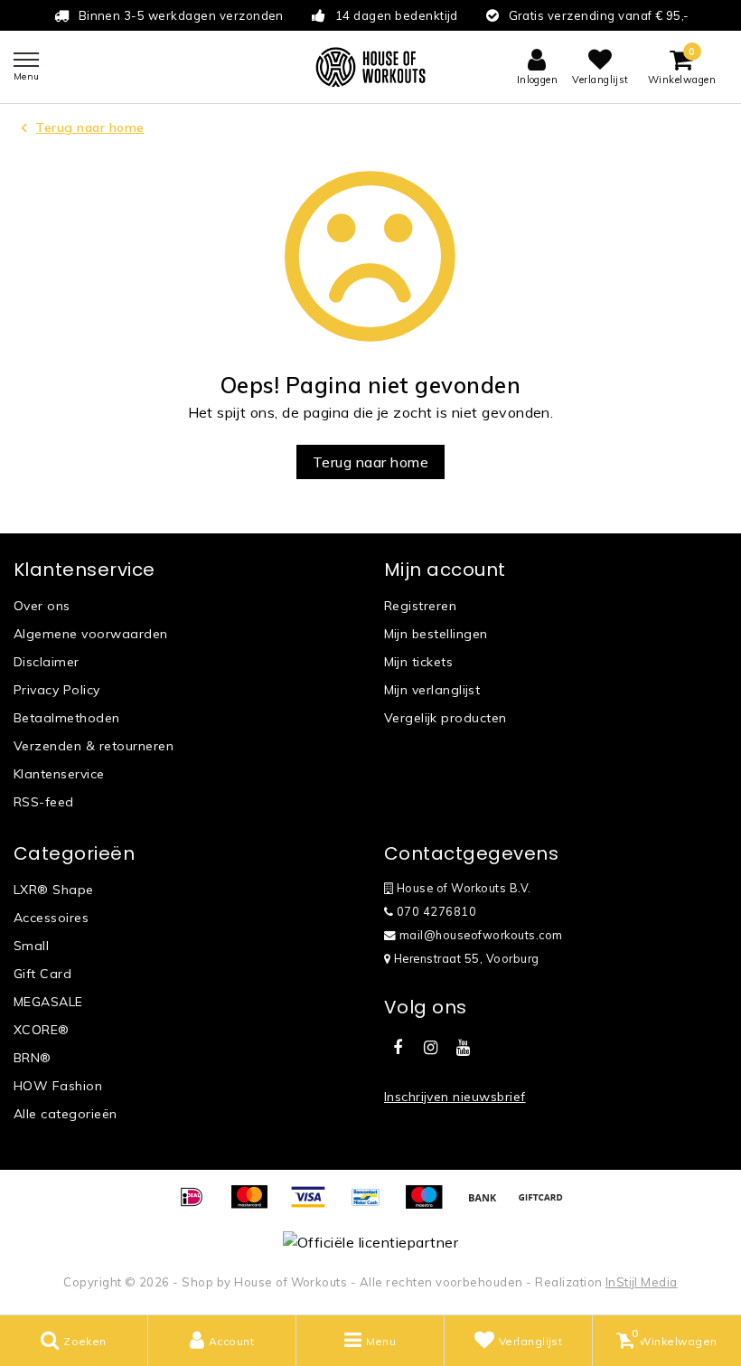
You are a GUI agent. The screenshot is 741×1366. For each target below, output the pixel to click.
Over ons (42, 606)
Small (31, 945)
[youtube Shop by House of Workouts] (463, 1048)
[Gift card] (545, 1205)
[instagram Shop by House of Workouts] (430, 1048)
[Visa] (314, 1205)
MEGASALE (48, 1002)
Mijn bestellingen (436, 634)
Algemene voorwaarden (91, 634)
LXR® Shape (54, 889)
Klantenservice (59, 774)
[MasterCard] (256, 1205)
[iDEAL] (198, 1205)
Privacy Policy (57, 690)
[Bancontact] (372, 1205)
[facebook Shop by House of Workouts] (397, 1048)
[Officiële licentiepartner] (370, 1241)
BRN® (33, 1058)
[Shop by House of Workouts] (370, 67)
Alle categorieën (65, 1114)
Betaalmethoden (67, 718)
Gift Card (42, 974)
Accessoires (51, 917)
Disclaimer (47, 662)
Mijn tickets (418, 662)
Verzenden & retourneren (94, 746)
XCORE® (42, 1030)
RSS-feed (44, 802)
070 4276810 (434, 911)
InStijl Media (641, 1282)
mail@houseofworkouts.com (481, 935)
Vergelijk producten (445, 718)
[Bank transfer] (489, 1205)
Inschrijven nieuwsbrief (455, 1096)
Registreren (420, 606)
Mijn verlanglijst (432, 690)
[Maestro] (430, 1205)
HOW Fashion (58, 1086)
